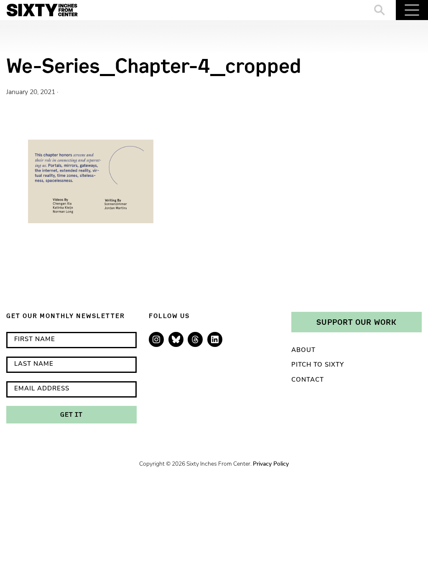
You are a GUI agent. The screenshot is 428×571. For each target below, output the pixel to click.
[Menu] (412, 10)
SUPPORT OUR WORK (356, 321)
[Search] (380, 10)
